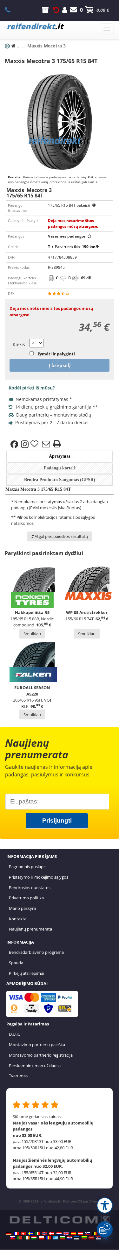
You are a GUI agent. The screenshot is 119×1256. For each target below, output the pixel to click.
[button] (105, 1205)
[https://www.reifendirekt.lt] (84, 1237)
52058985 (11, 10)
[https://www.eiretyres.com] (27, 1237)
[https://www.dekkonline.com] (44, 1233)
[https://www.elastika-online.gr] (55, 1237)
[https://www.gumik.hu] (33, 1237)
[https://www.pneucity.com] (19, 1237)
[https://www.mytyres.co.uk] (66, 1233)
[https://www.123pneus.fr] (16, 1233)
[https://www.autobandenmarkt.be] (94, 1233)
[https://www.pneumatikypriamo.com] (12, 1237)
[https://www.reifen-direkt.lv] (91, 1237)
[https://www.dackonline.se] (30, 1233)
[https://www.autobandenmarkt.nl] (59, 1233)
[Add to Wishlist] (35, 444)
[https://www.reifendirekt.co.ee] (76, 1237)
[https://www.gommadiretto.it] (37, 1233)
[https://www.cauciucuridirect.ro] (48, 1237)
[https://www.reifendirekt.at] (80, 1233)
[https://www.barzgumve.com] (62, 1237)
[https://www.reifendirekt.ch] (23, 1233)
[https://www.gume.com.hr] (69, 1237)
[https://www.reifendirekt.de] (8, 1233)
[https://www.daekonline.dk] (51, 1233)
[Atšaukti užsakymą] (56, 10)
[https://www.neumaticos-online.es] (73, 1233)
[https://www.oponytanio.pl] (41, 1237)
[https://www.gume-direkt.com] (87, 1233)
